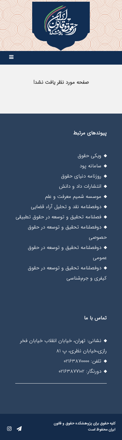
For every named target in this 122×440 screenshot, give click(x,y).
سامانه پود (90, 166)
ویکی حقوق (89, 156)
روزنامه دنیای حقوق (81, 176)
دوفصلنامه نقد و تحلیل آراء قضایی (66, 207)
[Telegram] (19, 429)
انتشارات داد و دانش (80, 186)
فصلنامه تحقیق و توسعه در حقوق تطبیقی (58, 217)
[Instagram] (9, 429)
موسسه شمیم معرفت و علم (73, 196)
